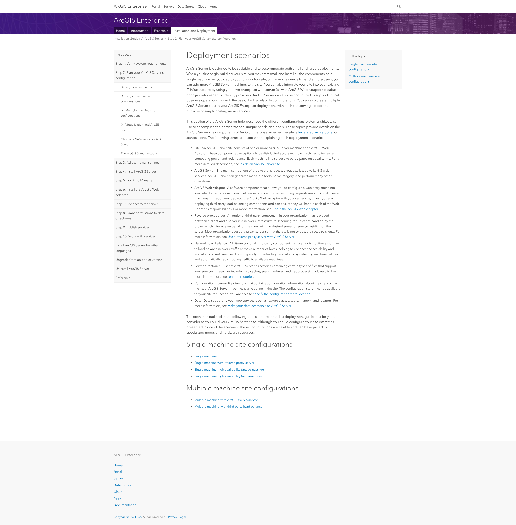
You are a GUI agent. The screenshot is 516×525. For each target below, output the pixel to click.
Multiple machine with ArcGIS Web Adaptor (226, 400)
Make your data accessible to (259, 306)
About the (295, 209)
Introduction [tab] (124, 54)
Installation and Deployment (194, 31)
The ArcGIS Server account (139, 153)
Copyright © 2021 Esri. (128, 517)
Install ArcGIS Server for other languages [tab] (137, 248)
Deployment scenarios (136, 87)
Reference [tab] (122, 278)
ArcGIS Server (154, 38)
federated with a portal (315, 132)
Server (118, 478)
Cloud (202, 6)
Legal (182, 517)
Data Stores (186, 6)
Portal (156, 6)
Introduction (139, 31)
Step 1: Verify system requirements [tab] (140, 63)
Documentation (125, 505)
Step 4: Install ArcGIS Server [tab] (135, 171)
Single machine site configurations (137, 98)
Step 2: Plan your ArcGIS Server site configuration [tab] (141, 75)
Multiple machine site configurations (138, 113)
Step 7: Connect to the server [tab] (136, 204)
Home (120, 31)
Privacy (172, 517)
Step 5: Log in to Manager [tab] (134, 180)
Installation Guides (127, 38)
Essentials (161, 31)
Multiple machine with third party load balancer (229, 406)
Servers (168, 6)
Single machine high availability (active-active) (228, 376)
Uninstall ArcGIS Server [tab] (132, 269)
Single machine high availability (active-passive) (229, 369)
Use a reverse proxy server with (261, 237)
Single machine (205, 356)
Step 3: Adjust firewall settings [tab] (137, 162)
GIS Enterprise (130, 6)
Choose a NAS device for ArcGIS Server (143, 141)
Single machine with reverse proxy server (224, 363)
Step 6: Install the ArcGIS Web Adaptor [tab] (137, 192)
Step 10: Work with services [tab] (135, 236)
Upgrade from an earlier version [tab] (139, 260)
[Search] (399, 6)
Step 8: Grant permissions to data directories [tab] (139, 215)
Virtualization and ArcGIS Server (140, 127)
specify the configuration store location (281, 294)
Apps (213, 6)
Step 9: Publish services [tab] (132, 227)
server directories (240, 277)
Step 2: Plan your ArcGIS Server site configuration (202, 38)
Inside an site (260, 164)
